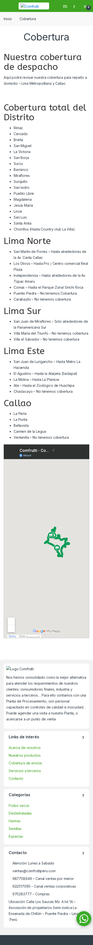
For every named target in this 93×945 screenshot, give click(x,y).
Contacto (16, 778)
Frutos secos (19, 805)
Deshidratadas (20, 813)
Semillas (15, 829)
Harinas (15, 821)
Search (65, 6)
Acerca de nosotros (24, 748)
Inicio (8, 19)
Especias (16, 836)
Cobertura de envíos (25, 763)
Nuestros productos (24, 755)
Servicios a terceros (25, 771)
